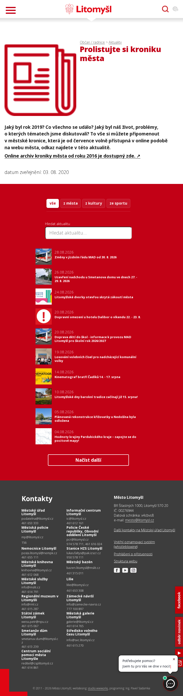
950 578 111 (74, 557)
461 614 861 (29, 667)
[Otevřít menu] (11, 10)
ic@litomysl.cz (76, 518)
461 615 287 (29, 609)
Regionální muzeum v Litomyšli (39, 598)
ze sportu (118, 203)
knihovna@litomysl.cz (36, 570)
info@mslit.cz (30, 587)
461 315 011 (74, 573)
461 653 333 (29, 523)
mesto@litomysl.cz (139, 520)
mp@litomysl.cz (32, 537)
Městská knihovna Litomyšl (37, 564)
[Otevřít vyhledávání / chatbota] (165, 9)
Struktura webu (125, 561)
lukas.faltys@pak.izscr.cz (83, 553)
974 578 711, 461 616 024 (84, 544)
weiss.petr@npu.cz (34, 622)
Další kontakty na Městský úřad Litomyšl (144, 530)
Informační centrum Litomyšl (83, 512)
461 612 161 (74, 523)
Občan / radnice (92, 42)
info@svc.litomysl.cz (80, 640)
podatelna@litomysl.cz (37, 518)
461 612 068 (29, 574)
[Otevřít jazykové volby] (175, 9)
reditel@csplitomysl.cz (37, 663)
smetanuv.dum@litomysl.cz (39, 640)
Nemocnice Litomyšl (38, 548)
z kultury (93, 203)
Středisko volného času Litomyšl (81, 632)
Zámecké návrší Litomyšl (80, 598)
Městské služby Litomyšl (34, 581)
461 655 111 (29, 557)
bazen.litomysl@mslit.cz (83, 568)
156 (24, 542)
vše (53, 203)
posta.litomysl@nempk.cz (39, 553)
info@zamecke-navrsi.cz (83, 604)
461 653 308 (74, 590)
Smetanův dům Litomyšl (34, 632)
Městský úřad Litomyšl (33, 512)
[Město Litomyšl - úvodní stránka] (88, 9)
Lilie (69, 579)
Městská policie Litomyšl (34, 529)
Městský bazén (79, 562)
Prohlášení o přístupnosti (133, 554)
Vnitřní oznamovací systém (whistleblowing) (134, 544)
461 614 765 (74, 626)
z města (70, 203)
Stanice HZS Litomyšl (84, 548)
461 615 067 (29, 626)
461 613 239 (29, 646)
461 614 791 (29, 592)
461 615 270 (74, 645)
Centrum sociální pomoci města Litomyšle (36, 655)
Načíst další (88, 460)
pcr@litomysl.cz (77, 539)
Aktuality (115, 42)
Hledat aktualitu (57, 223)
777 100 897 (74, 609)
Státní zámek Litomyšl (33, 615)
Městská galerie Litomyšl (80, 615)
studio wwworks (98, 688)
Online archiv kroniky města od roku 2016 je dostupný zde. (70, 156)
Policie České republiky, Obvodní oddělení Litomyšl (82, 531)
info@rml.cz (29, 604)
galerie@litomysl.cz (79, 622)
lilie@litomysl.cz (77, 585)
